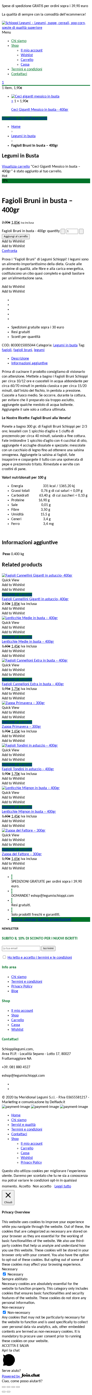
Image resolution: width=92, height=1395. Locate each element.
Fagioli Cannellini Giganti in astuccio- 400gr (35, 599)
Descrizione (20, 359)
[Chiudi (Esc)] (4, 1387)
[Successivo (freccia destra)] (8, 1391)
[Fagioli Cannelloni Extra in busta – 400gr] (35, 661)
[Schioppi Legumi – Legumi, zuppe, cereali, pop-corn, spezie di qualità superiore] (46, 25)
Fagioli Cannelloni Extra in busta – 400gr (33, 684)
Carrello (17, 1020)
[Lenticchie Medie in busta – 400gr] (30, 618)
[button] (13, 241)
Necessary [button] (9, 1269)
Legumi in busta (23, 136)
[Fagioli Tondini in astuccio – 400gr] (30, 746)
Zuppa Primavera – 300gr (21, 727)
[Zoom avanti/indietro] (18, 1387)
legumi (39, 350)
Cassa (15, 1025)
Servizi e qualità (23, 1125)
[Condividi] (8, 1387)
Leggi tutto (62, 1186)
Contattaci (19, 1134)
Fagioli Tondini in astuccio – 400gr (28, 769)
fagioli (7, 350)
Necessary (15, 1274)
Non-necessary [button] (13, 1308)
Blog (14, 991)
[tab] (50, 358)
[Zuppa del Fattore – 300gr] (24, 831)
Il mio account (22, 1011)
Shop (15, 1015)
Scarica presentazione (54, 919)
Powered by (11, 1376)
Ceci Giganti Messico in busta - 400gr (39, 110)
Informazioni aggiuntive (29, 363)
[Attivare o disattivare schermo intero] (13, 1387)
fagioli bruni (22, 350)
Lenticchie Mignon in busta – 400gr (29, 812)
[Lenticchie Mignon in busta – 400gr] (31, 788)
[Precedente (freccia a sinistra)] (4, 1391)
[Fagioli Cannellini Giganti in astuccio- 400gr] (37, 576)
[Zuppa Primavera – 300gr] (23, 703)
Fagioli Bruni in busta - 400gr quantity (31, 231)
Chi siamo (18, 977)
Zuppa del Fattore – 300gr (22, 854)
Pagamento (38, 118)
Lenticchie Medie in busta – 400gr (28, 642)
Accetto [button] (24, 1186)
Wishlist (17, 1030)
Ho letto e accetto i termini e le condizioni (40, 958)
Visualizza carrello (16, 118)
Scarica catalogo (24, 919)
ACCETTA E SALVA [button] (15, 1346)
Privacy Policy (21, 986)
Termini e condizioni (26, 982)
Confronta (9, 251)
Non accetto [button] (42, 1186)
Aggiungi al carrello (16, 236)
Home (16, 127)
